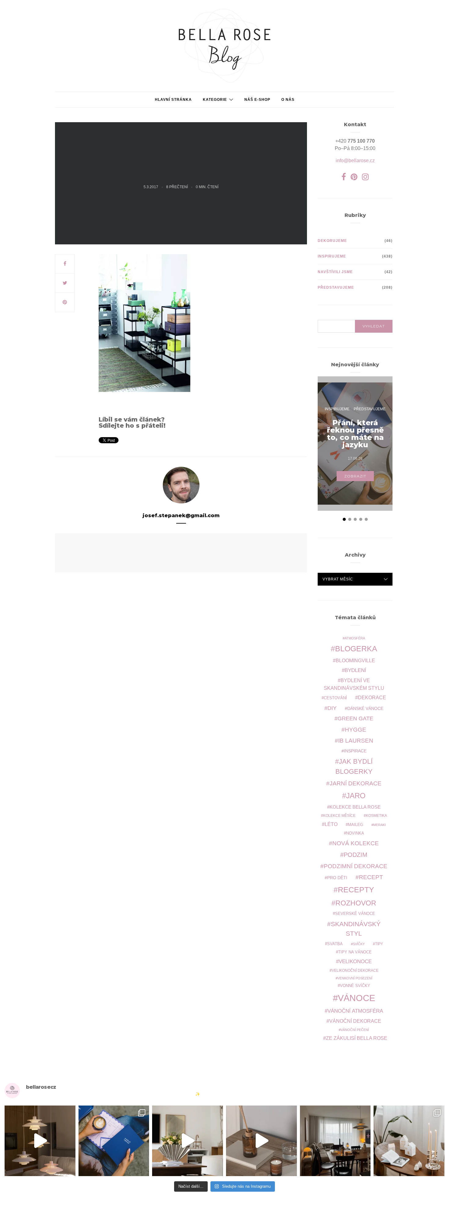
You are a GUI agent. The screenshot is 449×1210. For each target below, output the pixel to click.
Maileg (355, 824)
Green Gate (355, 718)
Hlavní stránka (173, 99)
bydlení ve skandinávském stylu (354, 684)
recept (371, 877)
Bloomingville (355, 660)
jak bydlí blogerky (354, 766)
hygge (355, 729)
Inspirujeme (332, 256)
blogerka (356, 648)
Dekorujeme (332, 241)
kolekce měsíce (339, 815)
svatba (335, 943)
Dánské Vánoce (365, 708)
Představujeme (336, 287)
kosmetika (376, 815)
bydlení (355, 670)
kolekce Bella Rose (355, 807)
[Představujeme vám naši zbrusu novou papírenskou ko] (113, 1141)
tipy (379, 944)
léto (331, 824)
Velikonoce (355, 961)
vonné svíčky (355, 986)
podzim (355, 854)
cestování (335, 698)
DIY (332, 708)
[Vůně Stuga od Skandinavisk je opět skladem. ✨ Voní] (261, 1141)
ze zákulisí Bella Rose (356, 1038)
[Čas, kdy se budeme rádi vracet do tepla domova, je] (335, 1141)
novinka (355, 833)
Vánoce (356, 998)
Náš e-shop (257, 99)
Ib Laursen (355, 740)
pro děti (337, 877)
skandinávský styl (356, 928)
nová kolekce (355, 843)
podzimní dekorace (355, 866)
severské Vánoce (355, 914)
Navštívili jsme (335, 272)
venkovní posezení (355, 978)
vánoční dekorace (355, 1021)
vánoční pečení (355, 1030)
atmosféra (355, 638)
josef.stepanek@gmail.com (181, 515)
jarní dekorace (355, 783)
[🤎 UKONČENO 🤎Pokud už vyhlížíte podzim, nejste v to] (409, 1141)
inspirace (355, 750)
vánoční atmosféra (355, 1011)
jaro (356, 796)
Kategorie (215, 99)
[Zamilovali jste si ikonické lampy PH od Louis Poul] (40, 1141)
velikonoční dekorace (355, 970)
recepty (356, 889)
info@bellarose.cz (355, 160)
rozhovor (355, 903)
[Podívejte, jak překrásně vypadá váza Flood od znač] (187, 1141)
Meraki (379, 825)
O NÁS (287, 99)
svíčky (359, 944)
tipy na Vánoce (355, 952)
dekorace (372, 697)
